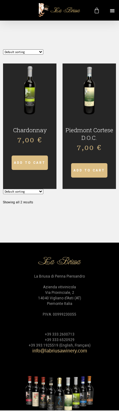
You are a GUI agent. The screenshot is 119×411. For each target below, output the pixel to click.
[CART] (97, 10)
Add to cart (29, 162)
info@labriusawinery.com (59, 350)
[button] (112, 10)
